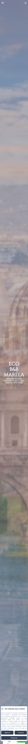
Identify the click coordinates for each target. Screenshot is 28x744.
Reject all (7, 732)
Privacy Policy (5, 730)
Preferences (14, 738)
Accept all (21, 732)
